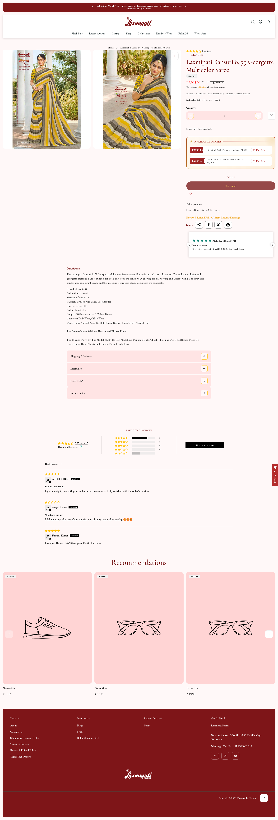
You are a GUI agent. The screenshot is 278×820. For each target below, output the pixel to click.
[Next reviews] (273, 245)
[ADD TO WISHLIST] (190, 193)
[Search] (252, 21)
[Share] (199, 225)
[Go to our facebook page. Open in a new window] (215, 756)
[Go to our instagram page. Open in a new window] (225, 756)
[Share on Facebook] (209, 225)
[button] (194, 51)
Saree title (9, 688)
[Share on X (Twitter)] (218, 225)
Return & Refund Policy (199, 217)
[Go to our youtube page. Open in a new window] (235, 756)
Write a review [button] (205, 445)
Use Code (260, 150)
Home (111, 47)
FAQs (80, 731)
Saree (147, 725)
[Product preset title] (47, 628)
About (13, 725)
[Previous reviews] (189, 245)
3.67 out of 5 (81, 443)
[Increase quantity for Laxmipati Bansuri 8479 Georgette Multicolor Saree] (258, 116)
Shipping (202, 87)
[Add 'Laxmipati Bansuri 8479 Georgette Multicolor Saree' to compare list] (271, 116)
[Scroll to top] (264, 798)
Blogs (80, 725)
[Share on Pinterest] (228, 225)
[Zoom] (175, 56)
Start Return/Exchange (227, 217)
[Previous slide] (93, 7)
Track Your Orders (20, 756)
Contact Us (16, 731)
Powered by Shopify (246, 798)
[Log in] (260, 21)
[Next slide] (185, 7)
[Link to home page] (139, 774)
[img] (52, 474)
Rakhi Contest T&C (88, 737)
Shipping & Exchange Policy (25, 737)
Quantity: (191, 107)
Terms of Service (19, 744)
